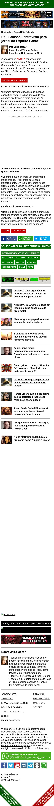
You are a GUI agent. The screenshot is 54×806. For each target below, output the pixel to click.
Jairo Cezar (20, 47)
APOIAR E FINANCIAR (12, 711)
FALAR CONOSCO (10, 720)
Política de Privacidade (37, 748)
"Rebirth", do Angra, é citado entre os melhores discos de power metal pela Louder (30, 293)
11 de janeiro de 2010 (31, 53)
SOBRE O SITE (8, 694)
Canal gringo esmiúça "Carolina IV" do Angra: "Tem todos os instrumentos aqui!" (32, 368)
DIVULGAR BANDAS (11, 707)
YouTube (31, 262)
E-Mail (22, 267)
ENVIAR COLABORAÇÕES (14, 703)
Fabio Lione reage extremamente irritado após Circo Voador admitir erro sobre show (31, 352)
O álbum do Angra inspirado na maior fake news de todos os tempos (31, 382)
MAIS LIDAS (39, 703)
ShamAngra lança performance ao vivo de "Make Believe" (31, 321)
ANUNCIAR (7, 698)
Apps (30, 267)
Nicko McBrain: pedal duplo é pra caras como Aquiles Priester (32, 438)
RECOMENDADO (41, 698)
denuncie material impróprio (15, 745)
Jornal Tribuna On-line (27, 50)
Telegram (20, 258)
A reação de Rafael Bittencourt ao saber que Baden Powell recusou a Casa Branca (31, 411)
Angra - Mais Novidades (14, 80)
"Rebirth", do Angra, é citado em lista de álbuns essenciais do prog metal (32, 308)
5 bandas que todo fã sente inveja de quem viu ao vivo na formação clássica (30, 336)
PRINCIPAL (38, 694)
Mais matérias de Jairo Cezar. (24, 685)
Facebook (33, 258)
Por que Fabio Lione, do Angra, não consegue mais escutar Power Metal (31, 425)
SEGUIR (5, 716)
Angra (17, 32)
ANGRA (21, 59)
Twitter (20, 262)
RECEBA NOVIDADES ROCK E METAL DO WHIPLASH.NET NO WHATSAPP (27, 3)
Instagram (7, 262)
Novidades (6, 32)
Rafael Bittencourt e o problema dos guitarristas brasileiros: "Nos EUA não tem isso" (31, 397)
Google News (9, 267)
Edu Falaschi (27, 32)
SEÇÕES (37, 707)
